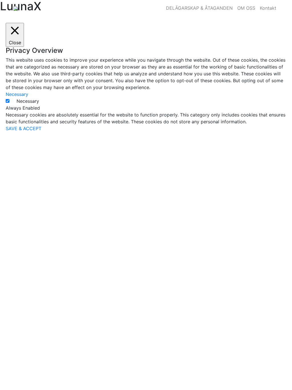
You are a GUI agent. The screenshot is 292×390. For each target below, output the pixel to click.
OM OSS (246, 8)
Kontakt (268, 8)
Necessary (28, 101)
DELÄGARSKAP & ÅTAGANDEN (199, 8)
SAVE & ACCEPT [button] (23, 128)
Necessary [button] (17, 94)
